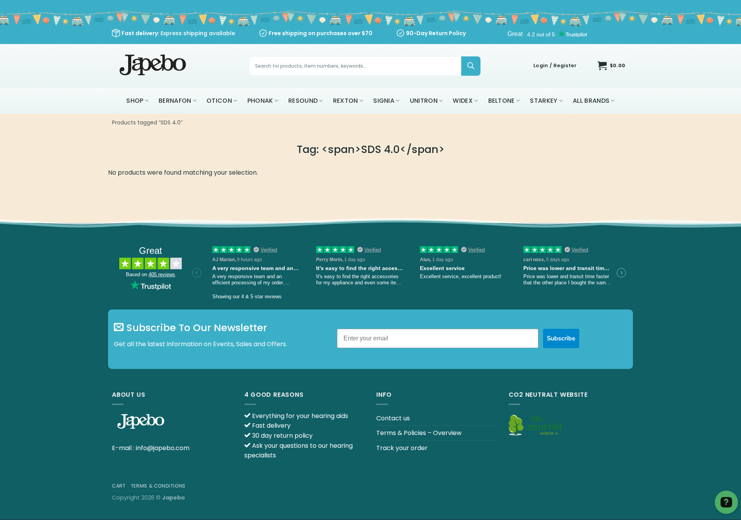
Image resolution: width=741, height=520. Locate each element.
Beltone (501, 100)
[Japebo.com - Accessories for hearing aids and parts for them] (154, 66)
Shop (134, 100)
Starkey (543, 100)
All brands (591, 100)
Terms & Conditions (158, 486)
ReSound (303, 100)
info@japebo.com (162, 448)
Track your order (402, 448)
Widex (463, 100)
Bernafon (175, 100)
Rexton (345, 100)
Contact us (393, 418)
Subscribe (561, 338)
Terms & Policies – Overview (419, 432)
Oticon (219, 100)
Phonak (260, 100)
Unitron (424, 100)
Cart (118, 486)
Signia (383, 100)
